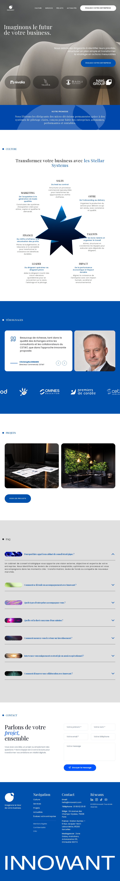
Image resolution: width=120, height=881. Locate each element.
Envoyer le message (81, 767)
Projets (59, 8)
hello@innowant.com (71, 802)
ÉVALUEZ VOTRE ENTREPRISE (98, 8)
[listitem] (91, 799)
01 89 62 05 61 (79, 806)
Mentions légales (40, 824)
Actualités (71, 8)
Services (49, 8)
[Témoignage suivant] (64, 363)
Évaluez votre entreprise (44, 816)
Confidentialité (39, 827)
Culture (38, 8)
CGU (35, 831)
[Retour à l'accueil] (10, 8)
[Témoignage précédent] (58, 363)
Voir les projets (17, 498)
